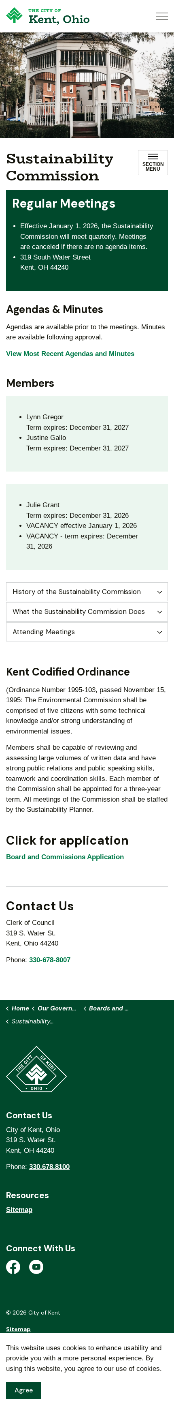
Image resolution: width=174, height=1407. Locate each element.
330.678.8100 (49, 1167)
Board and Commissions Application (65, 857)
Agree (24, 1390)
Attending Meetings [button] (44, 631)
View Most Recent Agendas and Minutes (70, 354)
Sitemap (19, 1210)
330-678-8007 (49, 960)
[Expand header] (162, 16)
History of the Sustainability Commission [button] (77, 591)
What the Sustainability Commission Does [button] (79, 611)
